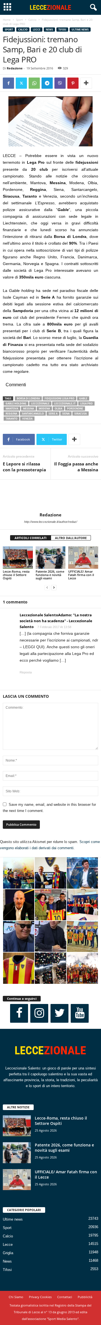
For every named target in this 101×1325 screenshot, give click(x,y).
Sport (19, 20)
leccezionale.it (64, 403)
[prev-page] (47, 588)
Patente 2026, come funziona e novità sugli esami (50, 574)
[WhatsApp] (34, 83)
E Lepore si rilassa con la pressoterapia (24, 466)
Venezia (27, 418)
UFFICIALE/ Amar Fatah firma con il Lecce (81, 574)
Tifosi (62, 29)
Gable (83, 398)
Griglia (8, 1253)
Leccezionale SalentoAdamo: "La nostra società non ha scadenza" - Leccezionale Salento (56, 620)
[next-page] (54, 588)
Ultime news (80, 29)
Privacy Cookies (40, 1297)
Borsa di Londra (28, 398)
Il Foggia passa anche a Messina (76, 466)
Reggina (11, 413)
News (49, 29)
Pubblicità (85, 1297)
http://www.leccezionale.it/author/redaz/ (50, 521)
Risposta (26, 672)
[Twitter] (21, 83)
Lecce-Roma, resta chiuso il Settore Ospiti (16, 574)
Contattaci (64, 1297)
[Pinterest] (73, 83)
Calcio (32, 20)
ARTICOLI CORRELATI (31, 538)
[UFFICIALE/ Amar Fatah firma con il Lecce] (83, 557)
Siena (66, 413)
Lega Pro (86, 403)
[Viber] (60, 83)
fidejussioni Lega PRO (59, 398)
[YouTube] (80, 1013)
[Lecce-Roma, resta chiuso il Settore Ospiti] (18, 557)
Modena (44, 408)
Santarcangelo (33, 413)
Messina (28, 408)
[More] (86, 83)
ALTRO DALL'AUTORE (71, 538)
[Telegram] (47, 83)
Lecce (36, 29)
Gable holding (16, 403)
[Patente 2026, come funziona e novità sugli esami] (51, 557)
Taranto (11, 418)
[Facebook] (8, 83)
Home (7, 20)
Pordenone (75, 408)
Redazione (15, 68)
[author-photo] (50, 496)
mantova (12, 408)
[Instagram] (39, 1013)
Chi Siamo (16, 1297)
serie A (53, 413)
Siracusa (80, 413)
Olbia (58, 408)
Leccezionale (40, 403)
